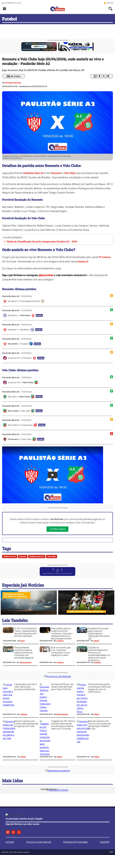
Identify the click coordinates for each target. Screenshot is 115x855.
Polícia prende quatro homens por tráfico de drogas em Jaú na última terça (99, 688)
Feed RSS (104, 841)
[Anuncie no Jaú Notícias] (57, 676)
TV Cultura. (104, 257)
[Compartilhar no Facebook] (99, 76)
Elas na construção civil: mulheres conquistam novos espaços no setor (61, 651)
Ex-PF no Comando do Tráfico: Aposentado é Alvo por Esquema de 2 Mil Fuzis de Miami (25, 632)
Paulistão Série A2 (33, 173)
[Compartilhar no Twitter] (104, 76)
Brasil (22, 641)
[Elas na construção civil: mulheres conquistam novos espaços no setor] (45, 651)
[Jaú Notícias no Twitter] (19, 832)
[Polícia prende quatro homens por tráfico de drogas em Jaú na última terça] (82, 711)
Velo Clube (70, 173)
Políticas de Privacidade (75, 841)
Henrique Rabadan (13, 82)
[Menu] (4, 9)
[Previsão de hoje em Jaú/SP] (29, 613)
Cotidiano (60, 641)
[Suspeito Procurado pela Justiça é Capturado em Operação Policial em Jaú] (82, 632)
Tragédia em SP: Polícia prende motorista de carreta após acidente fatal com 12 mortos (63, 725)
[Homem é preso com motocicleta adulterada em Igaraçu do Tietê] (9, 738)
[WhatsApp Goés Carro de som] (76, 50)
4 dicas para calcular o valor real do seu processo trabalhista (25, 686)
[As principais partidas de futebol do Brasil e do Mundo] (86, 613)
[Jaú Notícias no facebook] (13, 832)
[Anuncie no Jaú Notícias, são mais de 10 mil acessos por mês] (57, 575)
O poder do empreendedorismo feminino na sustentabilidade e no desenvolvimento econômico (99, 653)
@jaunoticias (46, 275)
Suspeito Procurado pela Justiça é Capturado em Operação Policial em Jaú (99, 633)
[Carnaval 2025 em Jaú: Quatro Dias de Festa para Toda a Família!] (45, 710)
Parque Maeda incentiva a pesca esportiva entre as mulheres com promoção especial (24, 652)
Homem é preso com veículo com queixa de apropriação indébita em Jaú (99, 725)
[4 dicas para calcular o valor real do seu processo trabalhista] (8, 704)
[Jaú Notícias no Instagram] (8, 832)
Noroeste (56, 173)
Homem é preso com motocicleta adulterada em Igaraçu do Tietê (26, 723)
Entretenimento (25, 662)
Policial (96, 641)
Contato (10, 841)
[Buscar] (110, 9)
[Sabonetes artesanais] (57, 770)
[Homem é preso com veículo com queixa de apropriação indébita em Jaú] (83, 741)
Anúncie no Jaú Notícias (38, 841)
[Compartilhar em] (108, 76)
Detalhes (39, 315)
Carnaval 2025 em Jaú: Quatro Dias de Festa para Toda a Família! (62, 686)
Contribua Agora (57, 529)
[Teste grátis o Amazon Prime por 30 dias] (39, 50)
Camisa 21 (82, 261)
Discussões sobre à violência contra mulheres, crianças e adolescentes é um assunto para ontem (62, 633)
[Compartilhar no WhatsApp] (95, 76)
